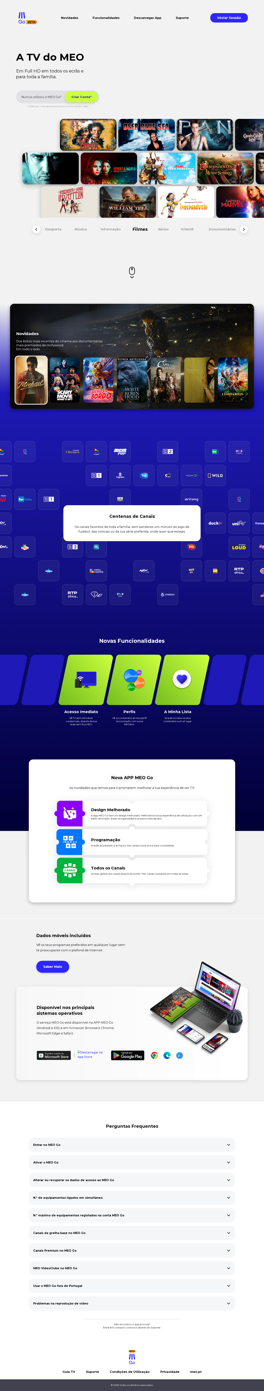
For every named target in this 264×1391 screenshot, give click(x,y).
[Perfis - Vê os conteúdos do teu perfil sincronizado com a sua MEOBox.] (134, 680)
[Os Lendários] (233, 380)
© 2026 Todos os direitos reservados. (132, 1385)
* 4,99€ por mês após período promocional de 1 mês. (57, 106)
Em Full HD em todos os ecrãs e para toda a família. (50, 73)
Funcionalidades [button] (106, 18)
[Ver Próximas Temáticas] (244, 229)
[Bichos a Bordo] (98, 380)
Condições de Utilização (130, 1372)
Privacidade (169, 1372)
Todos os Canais (108, 867)
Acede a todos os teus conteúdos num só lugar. (177, 719)
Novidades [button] (69, 18)
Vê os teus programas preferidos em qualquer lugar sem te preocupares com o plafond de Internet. (80, 947)
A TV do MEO (50, 57)
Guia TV (68, 1372)
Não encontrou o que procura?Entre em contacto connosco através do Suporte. (132, 1326)
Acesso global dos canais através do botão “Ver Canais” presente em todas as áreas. (140, 873)
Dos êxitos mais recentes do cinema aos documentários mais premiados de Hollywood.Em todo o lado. (59, 345)
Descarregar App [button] (147, 18)
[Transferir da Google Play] (127, 1055)
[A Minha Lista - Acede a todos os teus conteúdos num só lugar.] (182, 680)
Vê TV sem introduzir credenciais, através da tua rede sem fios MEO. (81, 721)
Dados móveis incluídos (63, 935)
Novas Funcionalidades (132, 641)
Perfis (129, 712)
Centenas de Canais (132, 516)
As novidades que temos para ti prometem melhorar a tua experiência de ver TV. (132, 788)
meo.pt (196, 1372)
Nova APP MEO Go (132, 777)
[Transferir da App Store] (93, 1055)
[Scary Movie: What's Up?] (65, 380)
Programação (105, 839)
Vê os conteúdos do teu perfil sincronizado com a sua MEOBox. (129, 721)
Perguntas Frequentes (132, 1126)
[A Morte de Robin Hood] (132, 380)
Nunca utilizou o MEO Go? (41, 97)
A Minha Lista (177, 712)
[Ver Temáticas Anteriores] (36, 229)
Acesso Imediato (81, 712)
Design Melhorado (110, 809)
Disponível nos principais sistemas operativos (65, 1010)
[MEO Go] (27, 17)
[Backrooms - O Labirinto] (199, 380)
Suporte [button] (182, 18)
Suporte (92, 1372)
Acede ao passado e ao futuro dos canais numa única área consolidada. (132, 845)
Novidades (27, 333)
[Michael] (31, 380)
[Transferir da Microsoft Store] (54, 1055)
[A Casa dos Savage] (166, 380)
